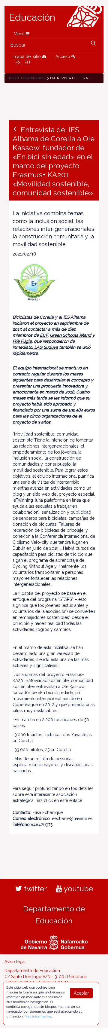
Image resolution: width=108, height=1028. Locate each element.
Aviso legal (15, 961)
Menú (20, 33)
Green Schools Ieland (70, 335)
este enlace (71, 800)
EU (27, 62)
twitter (34, 888)
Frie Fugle (22, 341)
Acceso (63, 56)
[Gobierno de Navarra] (54, 941)
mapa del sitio (28, 56)
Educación (32, 17)
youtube (77, 888)
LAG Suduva (45, 347)
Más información (38, 1016)
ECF (44, 335)
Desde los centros (27, 78)
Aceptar (81, 993)
